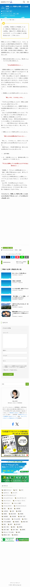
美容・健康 (6, 529)
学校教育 (17, 521)
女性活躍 (14, 516)
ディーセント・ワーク (20, 500)
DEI (16, 490)
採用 (11, 524)
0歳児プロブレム (7, 490)
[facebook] (13, 424)
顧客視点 (16, 534)
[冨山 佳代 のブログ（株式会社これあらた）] (6, 2)
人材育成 (6, 511)
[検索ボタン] (24, 2)
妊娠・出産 (22, 516)
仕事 (13, 511)
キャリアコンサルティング (10, 495)
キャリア (15, 492)
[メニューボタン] (28, 2)
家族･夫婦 (25, 521)
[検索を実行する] (27, 384)
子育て (14, 13)
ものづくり (6, 492)
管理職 (20, 527)
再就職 (21, 513)
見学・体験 (15, 529)
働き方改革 (13, 513)
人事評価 (18, 508)
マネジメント (7, 503)
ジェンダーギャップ (21, 498)
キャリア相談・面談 (7, 11)
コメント (5, 332)
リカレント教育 (17, 503)
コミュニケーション (8, 498)
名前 (4, 350)
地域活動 (6, 516)
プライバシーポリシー (15, 582)
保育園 (19, 511)
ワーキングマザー (8, 506)
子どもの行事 (17, 519)
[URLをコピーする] (26, 257)
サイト (4, 360)
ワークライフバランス (7, 13)
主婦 (11, 508)
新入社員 (18, 524)
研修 (14, 527)
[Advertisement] (15, 228)
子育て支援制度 (7, 521)
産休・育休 (6, 527)
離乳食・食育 (7, 534)
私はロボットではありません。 (11, 370)
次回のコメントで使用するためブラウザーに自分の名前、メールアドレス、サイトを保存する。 (16, 367)
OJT (22, 490)
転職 (17, 13)
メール (5, 355)
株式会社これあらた (14, 412)
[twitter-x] (17, 424)
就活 (5, 524)
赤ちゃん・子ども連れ (9, 532)
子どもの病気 (7, 519)
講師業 (23, 529)
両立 (5, 508)
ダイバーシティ (7, 500)
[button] (3, 257)
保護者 (5, 513)
